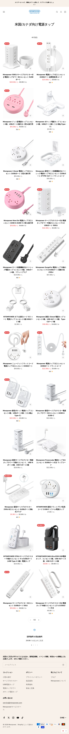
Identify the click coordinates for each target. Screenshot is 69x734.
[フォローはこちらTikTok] (22, 717)
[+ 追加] (30, 68)
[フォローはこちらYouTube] (18, 717)
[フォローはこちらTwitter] (8, 717)
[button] (64, 730)
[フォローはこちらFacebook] (4, 717)
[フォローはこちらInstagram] (13, 717)
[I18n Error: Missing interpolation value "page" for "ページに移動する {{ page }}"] (38, 620)
